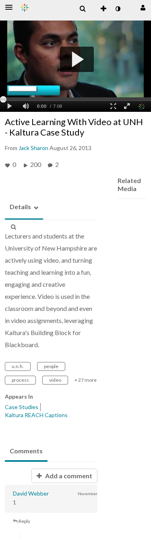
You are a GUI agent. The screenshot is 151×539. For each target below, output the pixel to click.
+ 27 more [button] (85, 380)
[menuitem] (82, 9)
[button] (11, 7)
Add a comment (68, 475)
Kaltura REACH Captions (36, 414)
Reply (24, 521)
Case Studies (21, 406)
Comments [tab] (26, 451)
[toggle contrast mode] (118, 9)
